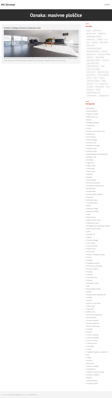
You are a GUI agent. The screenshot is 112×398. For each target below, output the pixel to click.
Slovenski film (91, 318)
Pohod (89, 257)
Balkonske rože (92, 117)
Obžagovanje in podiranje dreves (98, 226)
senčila (102, 78)
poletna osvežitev (103, 75)
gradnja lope (91, 39)
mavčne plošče (91, 54)
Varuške (89, 360)
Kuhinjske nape (92, 200)
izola (88, 42)
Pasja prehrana (92, 246)
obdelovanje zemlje (93, 63)
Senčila (89, 300)
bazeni (89, 30)
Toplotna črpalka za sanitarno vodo (97, 353)
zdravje (98, 90)
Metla (89, 206)
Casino (89, 128)
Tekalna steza (92, 343)
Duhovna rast (91, 143)
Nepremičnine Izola (93, 220)
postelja (89, 78)
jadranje (94, 42)
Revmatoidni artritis (94, 289)
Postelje (90, 275)
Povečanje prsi (92, 277)
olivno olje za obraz (93, 69)
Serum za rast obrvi (94, 303)
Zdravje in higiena (93, 375)
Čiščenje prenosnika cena (96, 131)
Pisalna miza (91, 249)
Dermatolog (91, 137)
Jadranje (90, 174)
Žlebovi (89, 378)
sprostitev (90, 84)
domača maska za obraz (94, 36)
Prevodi (89, 280)
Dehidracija (91, 134)
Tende (89, 349)
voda (107, 87)
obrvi (102, 66)
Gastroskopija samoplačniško (97, 154)
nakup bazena (100, 57)
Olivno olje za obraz (94, 229)
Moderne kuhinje (93, 211)
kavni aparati (103, 42)
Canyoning (90, 125)
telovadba (90, 87)
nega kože (105, 60)
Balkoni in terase (93, 114)
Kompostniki (91, 191)
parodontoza (91, 75)
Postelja (90, 272)
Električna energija (93, 145)
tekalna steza (104, 84)
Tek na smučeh (92, 340)
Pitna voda (90, 252)
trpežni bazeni (99, 87)
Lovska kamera (92, 203)
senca (96, 78)
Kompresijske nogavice (95, 194)
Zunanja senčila (92, 383)
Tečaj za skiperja (93, 335)
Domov (107, 5)
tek (96, 84)
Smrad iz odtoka (92, 320)
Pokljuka (90, 260)
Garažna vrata (92, 151)
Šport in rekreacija (93, 326)
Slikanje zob (91, 312)
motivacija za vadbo (104, 54)
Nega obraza (91, 217)
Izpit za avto (91, 171)
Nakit (88, 214)
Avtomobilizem (92, 111)
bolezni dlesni (91, 33)
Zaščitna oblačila (93, 366)
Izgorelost (90, 163)
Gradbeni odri (91, 157)
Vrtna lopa (90, 363)
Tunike (89, 358)
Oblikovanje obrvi (93, 223)
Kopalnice (90, 197)
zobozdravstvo (92, 95)
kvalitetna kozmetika (93, 51)
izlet (106, 39)
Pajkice (89, 237)
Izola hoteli (90, 168)
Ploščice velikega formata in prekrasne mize (22, 28)
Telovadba (90, 346)
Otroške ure (91, 234)
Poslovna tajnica (92, 269)
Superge (90, 329)
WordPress (33, 394)
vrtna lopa (90, 90)
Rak (88, 286)
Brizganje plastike (93, 123)
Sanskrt (89, 297)
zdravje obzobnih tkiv (93, 93)
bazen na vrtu (97, 30)
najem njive (90, 57)
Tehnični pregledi (93, 338)
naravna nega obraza (93, 60)
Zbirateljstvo (91, 369)
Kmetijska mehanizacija (95, 186)
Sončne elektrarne (93, 323)
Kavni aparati (91, 180)
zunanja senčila (104, 95)
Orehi (89, 231)
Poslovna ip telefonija (94, 266)
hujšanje (99, 39)
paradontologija (103, 72)
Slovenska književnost (94, 315)
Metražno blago (92, 209)
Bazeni (89, 120)
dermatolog (102, 33)
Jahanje (89, 177)
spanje (104, 81)
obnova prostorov (93, 66)
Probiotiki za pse (92, 283)
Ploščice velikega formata (96, 254)
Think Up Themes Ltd (16, 394)
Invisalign (90, 160)
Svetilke (89, 332)
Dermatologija (92, 140)
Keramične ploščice (93, 183)
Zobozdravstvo (92, 380)
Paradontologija (92, 240)
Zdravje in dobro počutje (95, 372)
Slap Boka (90, 309)
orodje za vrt (91, 72)
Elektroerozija (91, 148)
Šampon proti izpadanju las (96, 295)
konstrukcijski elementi (94, 48)
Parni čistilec (91, 243)
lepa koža (104, 51)
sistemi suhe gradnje (93, 81)
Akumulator (91, 108)
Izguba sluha (91, 166)
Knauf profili (91, 45)
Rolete (89, 292)
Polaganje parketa (93, 263)
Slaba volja (90, 306)
